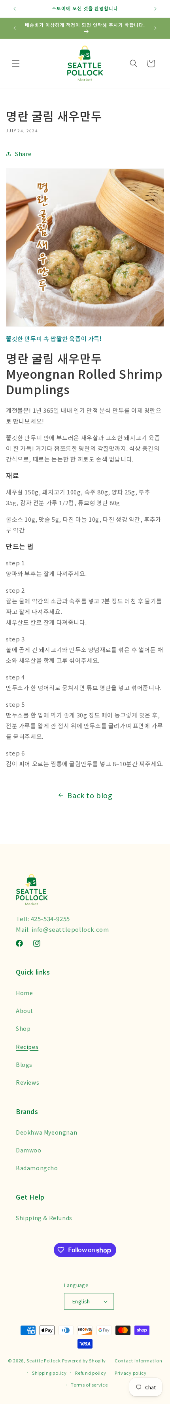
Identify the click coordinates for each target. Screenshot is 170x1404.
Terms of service (89, 1384)
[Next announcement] (155, 8)
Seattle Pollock (43, 1360)
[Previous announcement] (14, 8)
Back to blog (89, 795)
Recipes (27, 1047)
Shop (23, 1028)
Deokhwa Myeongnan (46, 1132)
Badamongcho (37, 1168)
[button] (16, 63)
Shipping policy (49, 1373)
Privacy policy (131, 1373)
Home (24, 993)
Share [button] (23, 154)
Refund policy (90, 1373)
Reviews (27, 1082)
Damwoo (29, 1150)
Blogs (24, 1064)
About (24, 1011)
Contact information (138, 1360)
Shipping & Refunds (44, 1218)
